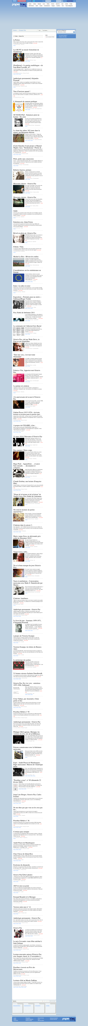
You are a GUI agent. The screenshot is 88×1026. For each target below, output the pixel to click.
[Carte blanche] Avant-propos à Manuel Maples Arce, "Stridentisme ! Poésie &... (28, 146)
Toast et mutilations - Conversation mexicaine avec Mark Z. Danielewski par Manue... (27, 583)
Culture (30, 3)
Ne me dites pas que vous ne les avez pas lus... (28, 808)
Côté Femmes (31, 5)
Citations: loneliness (20, 598)
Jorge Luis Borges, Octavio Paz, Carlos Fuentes (27, 795)
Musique (39, 3)
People (71, 3)
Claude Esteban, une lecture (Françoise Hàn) (27, 482)
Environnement (47, 5)
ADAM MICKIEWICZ (16, 1005)
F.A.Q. (39, 1019)
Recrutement (15, 1020)
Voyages (53, 5)
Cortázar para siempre (21, 831)
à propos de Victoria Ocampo (23, 636)
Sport (62, 3)
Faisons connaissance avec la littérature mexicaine (27, 748)
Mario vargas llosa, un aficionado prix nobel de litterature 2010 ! (27, 537)
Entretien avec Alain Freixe (23, 222)
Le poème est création (21, 386)
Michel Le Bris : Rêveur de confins (26, 256)
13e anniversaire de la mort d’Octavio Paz (26, 398)
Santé (37, 5)
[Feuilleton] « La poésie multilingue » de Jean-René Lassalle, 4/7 (28, 66)
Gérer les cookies (41, 1020)
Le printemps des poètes (22, 660)
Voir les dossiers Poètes (50, 36)
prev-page (50, 1001)
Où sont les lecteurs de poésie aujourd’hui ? (24, 510)
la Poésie (16, 40)
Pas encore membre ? (63, 35)
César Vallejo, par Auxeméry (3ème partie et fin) (26, 699)
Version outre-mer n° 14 (22, 907)
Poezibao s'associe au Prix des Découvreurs (24, 968)
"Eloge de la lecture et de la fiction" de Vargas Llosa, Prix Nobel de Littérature (27, 495)
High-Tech (58, 3)
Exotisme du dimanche (21, 865)
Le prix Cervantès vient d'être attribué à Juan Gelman (27, 942)
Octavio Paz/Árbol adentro (22, 874)
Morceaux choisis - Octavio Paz (24, 183)
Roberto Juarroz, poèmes (22, 170)
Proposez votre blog (62, 36)
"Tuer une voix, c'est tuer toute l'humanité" (24, 355)
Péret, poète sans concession (23, 159)
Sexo (63, 5)
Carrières (58, 5)
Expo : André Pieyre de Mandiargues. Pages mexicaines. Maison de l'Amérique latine (28, 764)
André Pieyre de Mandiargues (24, 842)
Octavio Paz (17, 928)
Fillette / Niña (18, 246)
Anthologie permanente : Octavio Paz (26, 609)
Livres (44, 3)
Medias (48, 3)
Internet (52, 3)
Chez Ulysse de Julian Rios (23, 854)
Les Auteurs (45, 30)
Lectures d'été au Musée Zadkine (25, 980)
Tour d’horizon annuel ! (21, 91)
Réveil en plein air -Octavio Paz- (25, 233)
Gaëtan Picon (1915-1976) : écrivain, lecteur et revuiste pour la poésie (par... (27, 413)
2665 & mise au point (21, 886)
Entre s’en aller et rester (21, 286)
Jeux (39, 30)
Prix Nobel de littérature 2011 (24, 312)
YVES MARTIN (37, 1005)
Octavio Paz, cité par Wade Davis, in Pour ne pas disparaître (26, 340)
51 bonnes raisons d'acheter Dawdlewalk (27, 673)
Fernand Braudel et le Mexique (24, 897)
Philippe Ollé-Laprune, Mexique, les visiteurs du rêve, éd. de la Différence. (26, 733)
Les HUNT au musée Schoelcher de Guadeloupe (26, 50)
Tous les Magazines (69, 5)
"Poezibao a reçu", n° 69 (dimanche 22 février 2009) (27, 781)
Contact (14, 1019)
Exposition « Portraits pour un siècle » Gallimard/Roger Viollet (27, 298)
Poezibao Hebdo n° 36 (21, 820)
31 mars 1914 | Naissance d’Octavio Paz (27, 436)
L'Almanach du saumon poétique (25, 101)
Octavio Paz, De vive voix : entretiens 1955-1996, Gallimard (26, 684)
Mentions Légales (29, 1020)
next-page (54, 1001)
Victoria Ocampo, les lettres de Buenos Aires (27, 648)
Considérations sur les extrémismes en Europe (27, 271)
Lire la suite (35, 43)
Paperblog (19, 5)
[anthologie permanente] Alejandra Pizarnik (25, 79)
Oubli (15, 211)
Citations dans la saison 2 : (23, 525)
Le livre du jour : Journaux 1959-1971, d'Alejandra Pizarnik (27, 621)
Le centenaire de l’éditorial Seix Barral (27, 326)
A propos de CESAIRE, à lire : (24, 425)
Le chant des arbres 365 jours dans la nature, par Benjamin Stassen (26, 131)
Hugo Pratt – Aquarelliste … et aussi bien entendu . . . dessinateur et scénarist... (26, 466)
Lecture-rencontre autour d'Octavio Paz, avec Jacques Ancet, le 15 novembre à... (27, 955)
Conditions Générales (29, 1019)
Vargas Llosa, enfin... (20, 551)
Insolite (66, 3)
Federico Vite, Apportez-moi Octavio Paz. (26, 371)
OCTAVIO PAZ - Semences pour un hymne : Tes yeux (26, 116)
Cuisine (41, 5)
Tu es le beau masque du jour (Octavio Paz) (27, 566)
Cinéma (34, 3)
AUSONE (47, 1005)
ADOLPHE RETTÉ (27, 1005)
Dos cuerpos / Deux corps (22, 450)
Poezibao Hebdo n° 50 (21, 712)
